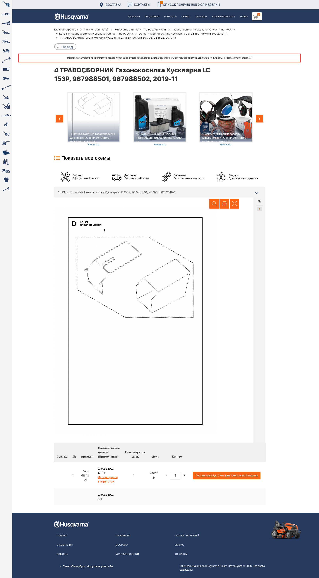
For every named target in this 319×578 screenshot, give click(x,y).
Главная (62, 536)
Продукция (152, 16)
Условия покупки (223, 16)
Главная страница (66, 30)
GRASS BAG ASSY (106, 471)
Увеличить (94, 144)
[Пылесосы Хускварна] (6, 161)
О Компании (65, 545)
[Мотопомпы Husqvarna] (6, 152)
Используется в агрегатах (108, 479)
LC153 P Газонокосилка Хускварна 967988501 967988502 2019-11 (183, 34)
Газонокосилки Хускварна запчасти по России (203, 30)
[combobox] (159, 192)
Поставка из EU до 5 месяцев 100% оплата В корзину (226, 476)
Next (259, 118)
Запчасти (133, 16)
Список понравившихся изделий (190, 3)
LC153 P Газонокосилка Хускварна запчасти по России (96, 34)
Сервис (186, 16)
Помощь (201, 16)
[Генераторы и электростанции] (6, 134)
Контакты (142, 4)
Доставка (113, 4)
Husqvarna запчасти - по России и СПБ (140, 30)
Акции (243, 16)
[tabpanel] (93, 119)
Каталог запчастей (96, 30)
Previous (59, 118)
